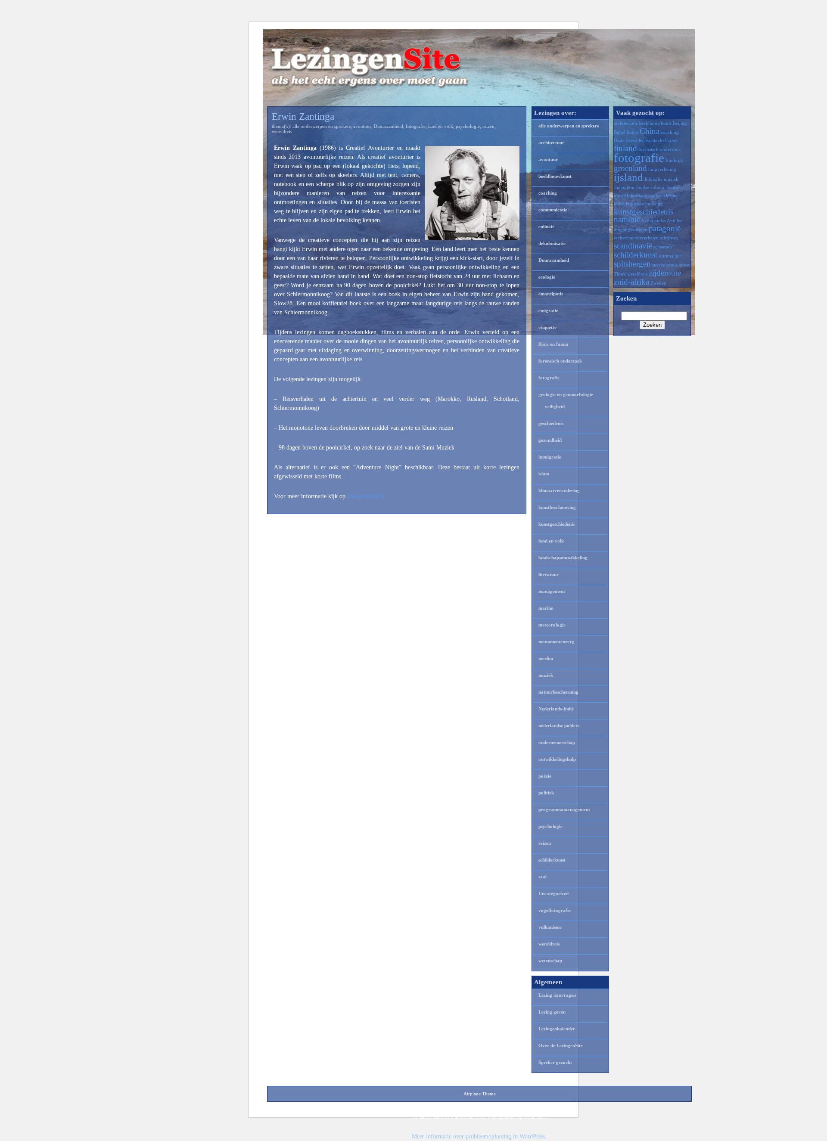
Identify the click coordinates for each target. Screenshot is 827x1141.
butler (632, 132)
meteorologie (552, 624)
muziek (545, 675)
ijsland (628, 177)
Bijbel (619, 132)
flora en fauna (553, 344)
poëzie (544, 775)
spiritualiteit (670, 256)
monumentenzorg (556, 641)
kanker (655, 195)
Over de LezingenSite (560, 1045)
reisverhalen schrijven (656, 238)
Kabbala (639, 195)
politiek (546, 792)
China (649, 131)
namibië (627, 219)
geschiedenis (550, 423)
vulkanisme (550, 927)
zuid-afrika (631, 281)
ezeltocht (655, 140)
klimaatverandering (559, 490)
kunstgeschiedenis (556, 524)
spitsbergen (632, 263)
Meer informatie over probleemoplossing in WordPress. (479, 1136)
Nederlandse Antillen (662, 220)
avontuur (362, 126)
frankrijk (674, 160)
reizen (488, 126)
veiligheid (555, 406)
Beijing (680, 123)
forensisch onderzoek (560, 360)
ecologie (546, 276)
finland (625, 148)
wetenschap (550, 960)
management (551, 591)
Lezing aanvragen (557, 995)
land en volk (440, 126)
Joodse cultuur (650, 187)
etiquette (547, 327)
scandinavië (633, 245)
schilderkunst (552, 859)
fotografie (416, 126)
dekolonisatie (552, 243)
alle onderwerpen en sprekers (321, 126)
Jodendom (624, 187)
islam (543, 473)
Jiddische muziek (661, 179)
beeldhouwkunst (555, 176)
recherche (623, 238)
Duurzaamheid (388, 126)
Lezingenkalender (556, 1028)
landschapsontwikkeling (563, 557)
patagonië (665, 228)
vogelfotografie (554, 910)
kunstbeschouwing (557, 507)
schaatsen (662, 247)
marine (545, 608)
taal (542, 876)
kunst (619, 204)
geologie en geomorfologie (565, 394)
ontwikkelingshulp (557, 759)
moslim (545, 658)
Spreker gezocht (555, 1062)
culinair (546, 226)
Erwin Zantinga (303, 116)
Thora (620, 274)
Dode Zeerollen (629, 140)
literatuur (548, 574)
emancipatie (550, 293)
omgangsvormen (630, 229)
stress (684, 265)
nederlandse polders (558, 725)
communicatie (552, 209)
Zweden (658, 283)
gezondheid (550, 440)
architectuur (551, 142)
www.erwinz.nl (365, 496)
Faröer (671, 140)
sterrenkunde (665, 265)
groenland (630, 168)
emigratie (548, 310)
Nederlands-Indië (556, 708)
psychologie (468, 126)
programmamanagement (564, 809)
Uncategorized (553, 893)
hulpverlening (662, 169)
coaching (547, 192)
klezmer (671, 195)
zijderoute (665, 272)
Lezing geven (552, 1011)
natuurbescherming (558, 692)
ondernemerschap (556, 742)
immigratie (549, 456)
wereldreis (282, 131)
